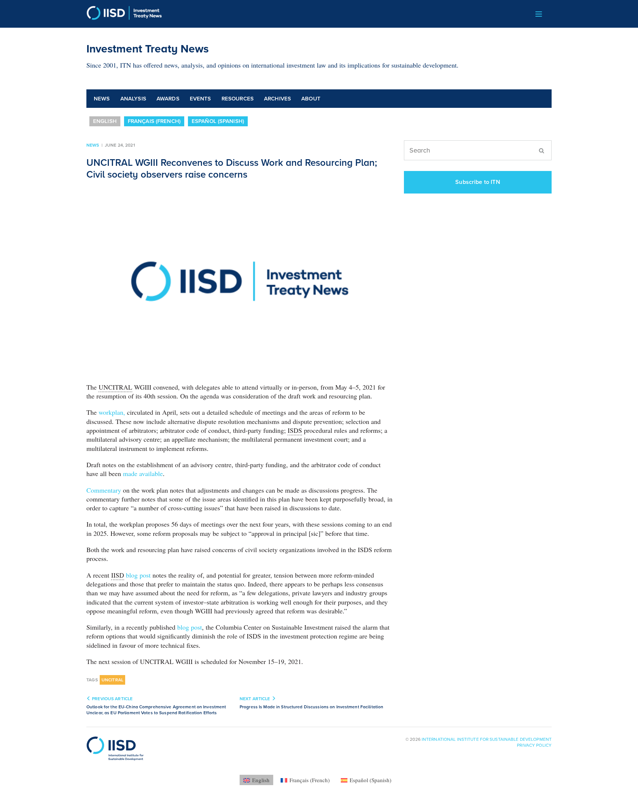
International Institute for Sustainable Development (487, 739)
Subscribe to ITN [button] (477, 182)
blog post (138, 575)
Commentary (103, 490)
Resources (238, 98)
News (102, 98)
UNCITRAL (112, 679)
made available (143, 473)
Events (200, 98)
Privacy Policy (534, 745)
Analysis (133, 98)
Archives (277, 98)
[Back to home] (124, 14)
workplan (111, 412)
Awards (168, 98)
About (310, 98)
